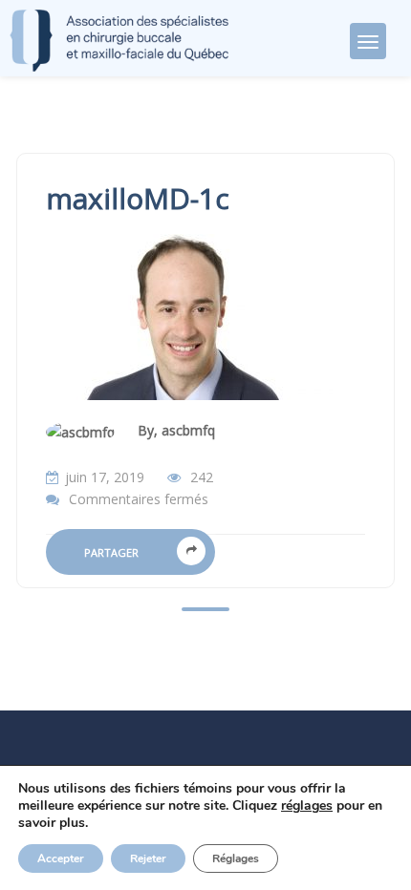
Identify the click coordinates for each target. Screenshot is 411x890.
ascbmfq (188, 430)
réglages (307, 806)
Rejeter (148, 858)
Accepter (60, 858)
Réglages (235, 858)
